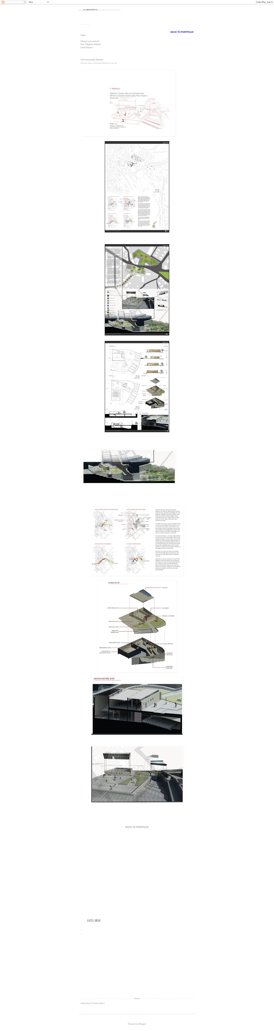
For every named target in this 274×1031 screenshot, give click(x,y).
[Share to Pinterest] (99, 920)
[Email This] (88, 920)
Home (137, 998)
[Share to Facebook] (96, 920)
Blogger (142, 1024)
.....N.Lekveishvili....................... (99, 10)
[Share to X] (93, 920)
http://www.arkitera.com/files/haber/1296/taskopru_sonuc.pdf (98, 63)
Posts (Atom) (99, 1003)
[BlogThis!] (91, 920)
